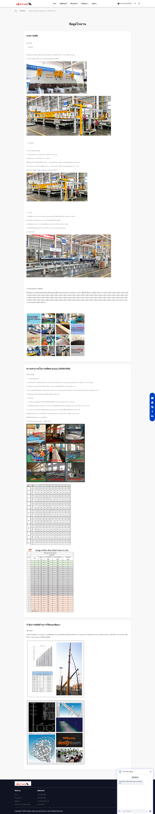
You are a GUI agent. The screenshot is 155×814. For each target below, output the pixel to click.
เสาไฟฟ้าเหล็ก (41, 794)
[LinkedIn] (152, 416)
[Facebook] (152, 411)
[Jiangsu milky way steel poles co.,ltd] (24, 3)
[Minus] (150, 772)
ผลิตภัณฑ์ (63, 3)
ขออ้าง (94, 3)
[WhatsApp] (152, 402)
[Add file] (119, 811)
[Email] (152, 398)
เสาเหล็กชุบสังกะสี (43, 801)
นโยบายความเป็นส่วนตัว (22, 804)
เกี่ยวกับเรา (74, 3)
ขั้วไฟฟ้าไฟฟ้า (41, 798)
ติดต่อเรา (85, 3)
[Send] (150, 811)
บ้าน (54, 3)
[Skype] (152, 407)
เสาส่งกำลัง (40, 804)
